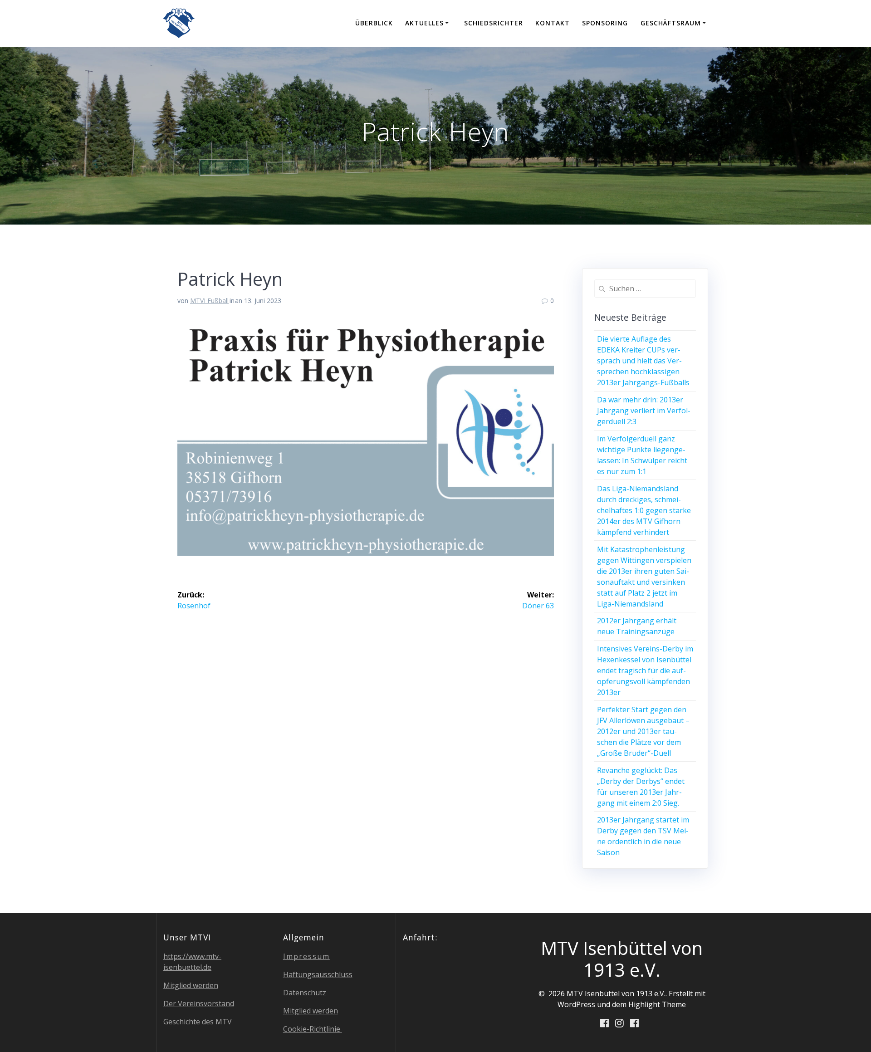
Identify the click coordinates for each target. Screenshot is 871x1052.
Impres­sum (306, 956)
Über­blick (374, 23)
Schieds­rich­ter (493, 23)
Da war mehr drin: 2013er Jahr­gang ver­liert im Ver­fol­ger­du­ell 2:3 (643, 410)
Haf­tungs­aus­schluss (317, 974)
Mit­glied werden (190, 985)
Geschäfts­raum (671, 23)
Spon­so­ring (605, 23)
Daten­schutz (304, 993)
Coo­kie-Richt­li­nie (312, 1029)
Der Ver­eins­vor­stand (198, 1003)
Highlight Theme (657, 1004)
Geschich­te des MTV (197, 1022)
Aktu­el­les (424, 23)
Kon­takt (552, 23)
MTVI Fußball (209, 300)
